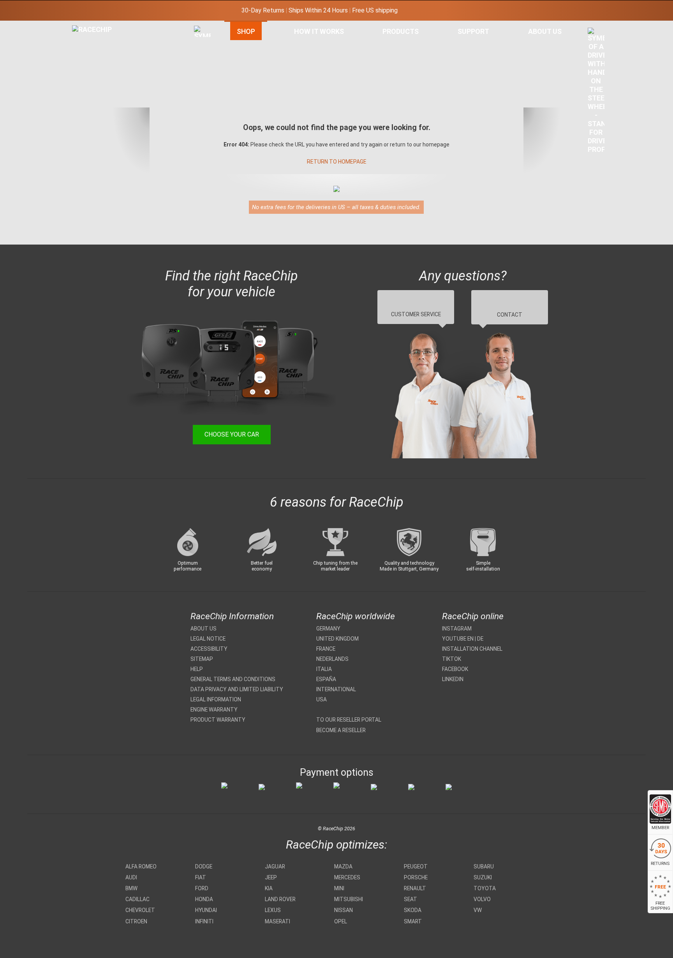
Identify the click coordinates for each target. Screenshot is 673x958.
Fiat (200, 877)
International (336, 689)
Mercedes (347, 877)
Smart (413, 921)
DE (480, 639)
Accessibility (208, 649)
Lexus (273, 910)
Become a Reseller (341, 730)
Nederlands (332, 659)
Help (196, 669)
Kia (269, 888)
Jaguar (275, 866)
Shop (246, 31)
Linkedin (452, 679)
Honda (204, 899)
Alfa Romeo (141, 866)
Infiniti (204, 921)
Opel (340, 921)
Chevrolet (140, 910)
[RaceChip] (72, 25)
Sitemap (201, 659)
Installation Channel (472, 649)
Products (400, 31)
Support (473, 31)
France (325, 649)
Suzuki (483, 877)
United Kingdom (337, 639)
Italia (324, 669)
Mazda (343, 866)
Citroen (136, 921)
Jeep (271, 877)
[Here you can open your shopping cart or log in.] (596, 92)
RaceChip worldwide (355, 616)
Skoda (412, 910)
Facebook (455, 669)
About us (203, 628)
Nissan (343, 910)
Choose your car (231, 434)
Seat (410, 899)
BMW (131, 888)
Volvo (482, 899)
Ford (201, 888)
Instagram (457, 628)
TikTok (451, 659)
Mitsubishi (348, 899)
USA (321, 699)
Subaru (484, 866)
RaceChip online (473, 616)
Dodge (203, 866)
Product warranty (217, 720)
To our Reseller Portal (348, 720)
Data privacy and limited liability (236, 689)
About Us (545, 31)
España (326, 679)
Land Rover (280, 899)
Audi (131, 877)
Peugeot (416, 866)
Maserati (277, 921)
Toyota (485, 888)
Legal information (215, 699)
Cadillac (137, 899)
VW (478, 910)
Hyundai (206, 910)
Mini (339, 888)
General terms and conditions (232, 679)
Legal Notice (208, 639)
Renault (415, 888)
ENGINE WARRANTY (214, 709)
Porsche (416, 877)
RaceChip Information (232, 616)
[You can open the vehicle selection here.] (202, 108)
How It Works (319, 31)
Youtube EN (458, 639)
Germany (328, 628)
